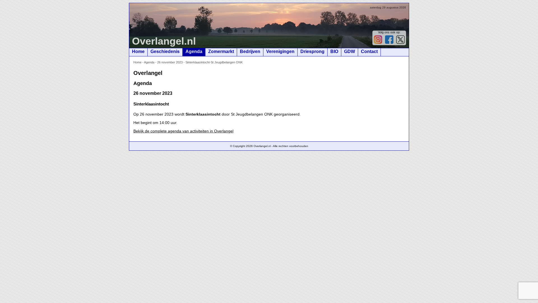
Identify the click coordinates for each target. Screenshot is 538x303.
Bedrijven (250, 51)
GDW (349, 51)
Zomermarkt (221, 51)
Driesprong (312, 51)
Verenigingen (280, 51)
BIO (334, 51)
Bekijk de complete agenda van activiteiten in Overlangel (183, 131)
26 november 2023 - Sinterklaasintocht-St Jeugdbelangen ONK (200, 62)
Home (138, 51)
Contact (369, 51)
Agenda (193, 51)
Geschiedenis (165, 51)
